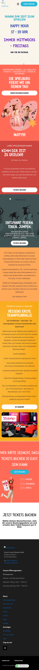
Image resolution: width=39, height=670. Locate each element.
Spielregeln (7, 631)
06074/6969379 (12, 561)
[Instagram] (5, 648)
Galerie (5, 616)
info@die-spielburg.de (11, 563)
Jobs (4, 639)
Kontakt (5, 623)
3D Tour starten (8, 635)
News (5, 619)
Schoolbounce (8, 604)
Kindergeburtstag (9, 600)
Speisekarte (7, 608)
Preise (5, 612)
